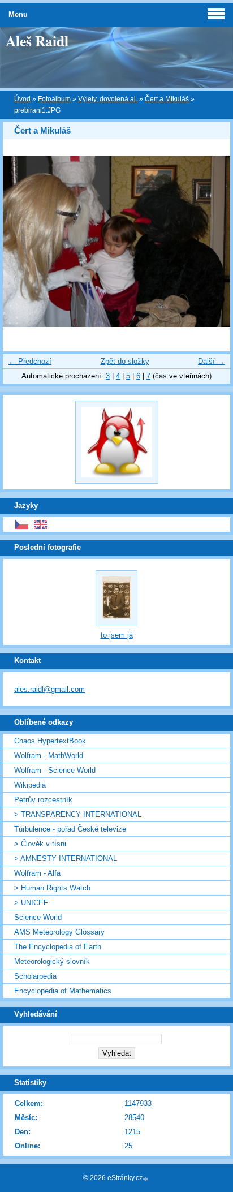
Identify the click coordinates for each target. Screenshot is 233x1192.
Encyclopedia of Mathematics (62, 991)
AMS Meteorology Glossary (59, 932)
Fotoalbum (54, 99)
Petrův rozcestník (43, 799)
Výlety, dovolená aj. (107, 99)
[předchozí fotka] (21, 241)
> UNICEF (31, 902)
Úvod (22, 99)
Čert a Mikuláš (167, 99)
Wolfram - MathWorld (48, 755)
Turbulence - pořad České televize (70, 829)
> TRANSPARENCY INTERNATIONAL (77, 814)
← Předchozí (29, 361)
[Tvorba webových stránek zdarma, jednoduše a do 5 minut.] (146, 1178)
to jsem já (117, 635)
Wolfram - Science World (55, 770)
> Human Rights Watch (52, 888)
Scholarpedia (35, 976)
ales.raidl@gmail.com (49, 689)
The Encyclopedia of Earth (57, 947)
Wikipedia (30, 785)
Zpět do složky (125, 361)
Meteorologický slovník (52, 961)
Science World (38, 917)
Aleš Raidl (37, 40)
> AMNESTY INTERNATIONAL (65, 858)
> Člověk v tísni (40, 844)
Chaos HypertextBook (50, 741)
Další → (211, 361)
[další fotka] (212, 241)
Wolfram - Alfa (37, 873)
